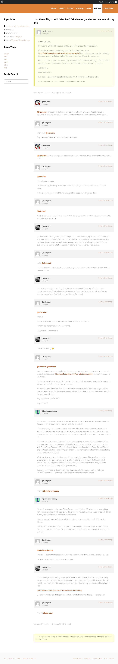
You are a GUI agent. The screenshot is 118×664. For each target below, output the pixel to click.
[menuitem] (2, 2)
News (61, 8)
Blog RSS (111, 658)
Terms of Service (28, 658)
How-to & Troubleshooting (19, 26)
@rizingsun (41, 112)
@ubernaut (46, 263)
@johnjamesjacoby (51, 491)
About (53, 8)
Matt (105, 658)
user (5, 67)
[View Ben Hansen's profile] (37, 227)
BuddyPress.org (19, 8)
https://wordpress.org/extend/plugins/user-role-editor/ (59, 590)
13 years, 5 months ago (105, 31)
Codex (70, 8)
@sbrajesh (41, 211)
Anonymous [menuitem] (109, 2)
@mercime (50, 133)
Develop (79, 8)
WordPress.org (77, 658)
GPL (5, 658)
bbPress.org (87, 658)
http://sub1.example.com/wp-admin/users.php (74, 374)
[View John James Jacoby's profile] (37, 412)
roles (6, 65)
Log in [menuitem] (101, 2)
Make (88, 8)
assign (6, 54)
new (5, 59)
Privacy (19, 658)
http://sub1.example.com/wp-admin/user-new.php (59, 53)
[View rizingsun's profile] (39, 32)
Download (108, 8)
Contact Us (11, 658)
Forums (97, 8)
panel (6, 62)
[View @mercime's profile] (37, 102)
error (5, 56)
